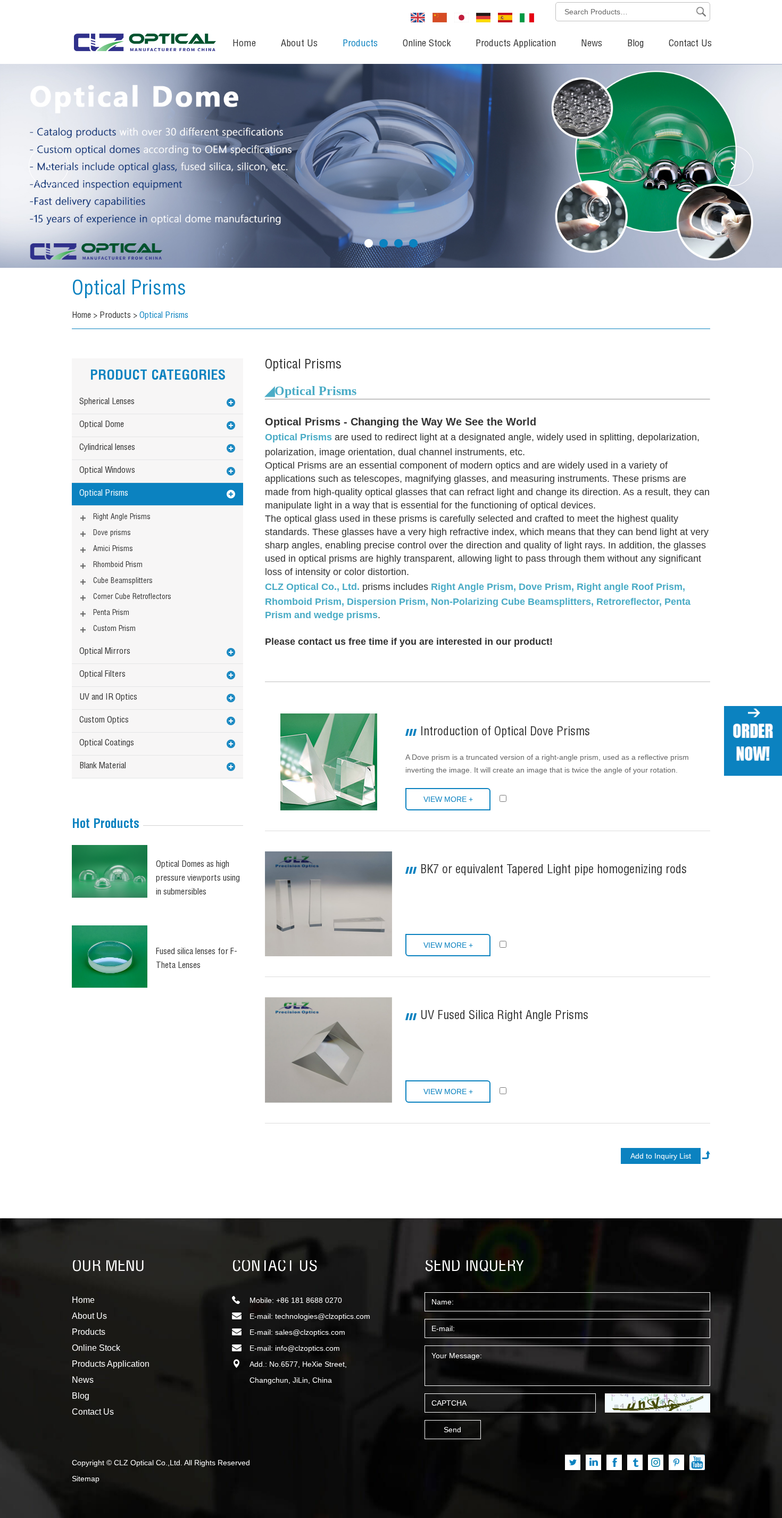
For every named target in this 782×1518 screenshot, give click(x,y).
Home (244, 44)
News (591, 44)
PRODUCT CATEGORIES (158, 376)
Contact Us (690, 44)
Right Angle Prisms (122, 517)
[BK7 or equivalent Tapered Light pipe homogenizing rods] (328, 903)
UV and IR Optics (108, 698)
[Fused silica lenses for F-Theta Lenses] (109, 956)
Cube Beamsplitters (123, 581)
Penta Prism (111, 613)
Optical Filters (102, 675)
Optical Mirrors (104, 652)
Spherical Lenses (107, 402)
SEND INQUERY (475, 1267)
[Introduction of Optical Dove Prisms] (328, 761)
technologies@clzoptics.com (322, 1316)
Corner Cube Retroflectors (132, 597)
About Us (299, 44)
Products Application (516, 44)
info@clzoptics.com (307, 1348)
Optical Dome (101, 425)
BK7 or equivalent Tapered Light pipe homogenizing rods (553, 870)
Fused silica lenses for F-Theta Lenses (196, 959)
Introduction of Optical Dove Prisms (505, 733)
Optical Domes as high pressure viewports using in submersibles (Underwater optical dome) (198, 880)
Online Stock (427, 44)
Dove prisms (112, 533)
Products (360, 44)
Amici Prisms (113, 549)
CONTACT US (275, 1267)
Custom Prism (114, 629)
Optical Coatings (106, 744)
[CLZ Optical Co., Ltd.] (145, 29)
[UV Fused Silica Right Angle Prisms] (328, 1049)
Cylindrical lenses (107, 448)
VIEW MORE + (448, 799)
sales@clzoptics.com (310, 1332)
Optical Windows (107, 471)
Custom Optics (104, 721)
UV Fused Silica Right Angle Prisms (504, 1016)
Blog (635, 44)
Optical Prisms (163, 316)
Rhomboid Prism (118, 565)
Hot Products (105, 825)
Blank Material (102, 766)
